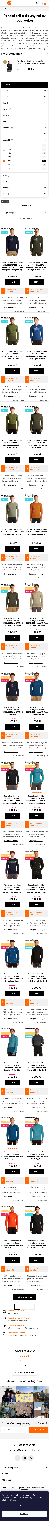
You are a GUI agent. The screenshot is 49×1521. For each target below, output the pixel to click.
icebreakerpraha (24, 1458)
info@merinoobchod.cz (26, 1450)
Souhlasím (24, 1514)
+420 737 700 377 (26, 1445)
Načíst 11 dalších (24, 1297)
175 (26, 157)
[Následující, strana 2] (24, 1307)
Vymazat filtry (26, 206)
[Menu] (3, 3)
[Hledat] (37, 3)
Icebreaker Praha (17, 1458)
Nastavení (24, 1506)
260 (26, 165)
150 (26, 153)
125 (26, 149)
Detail (12, 282)
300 (26, 169)
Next (46, 53)
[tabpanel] (24, 65)
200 (26, 161)
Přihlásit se (38, 1430)
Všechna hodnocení (24, 1372)
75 (26, 145)
